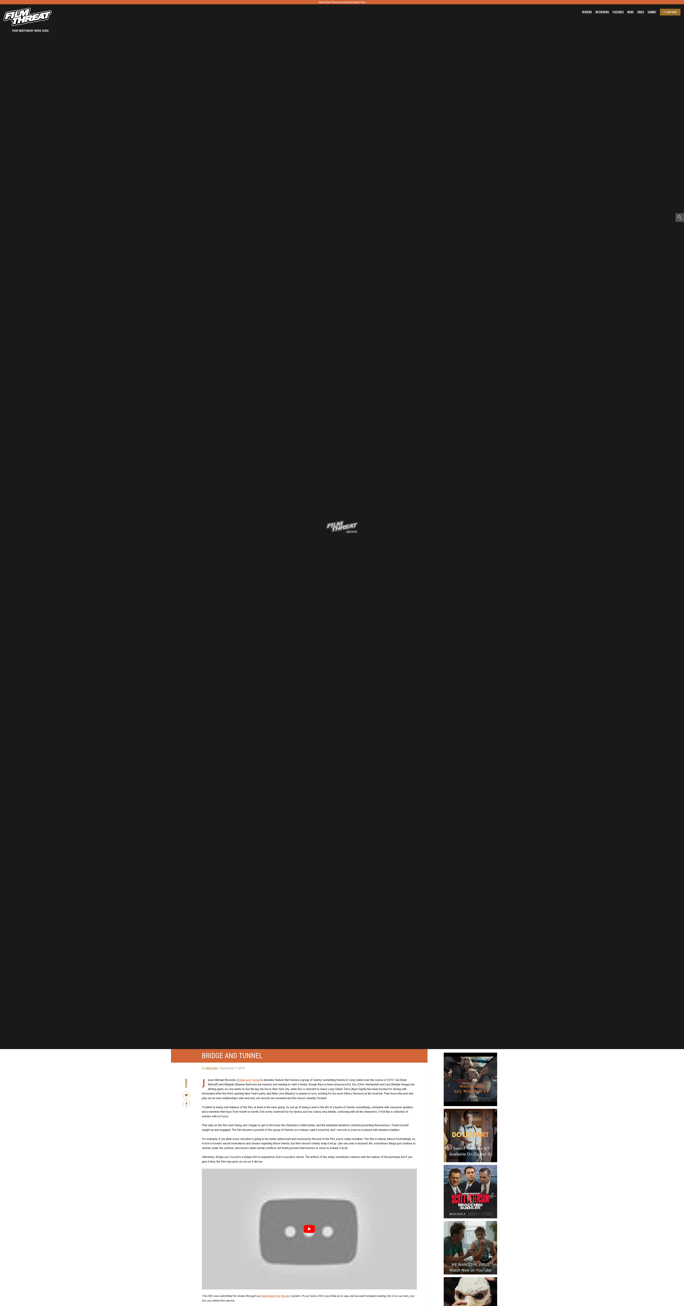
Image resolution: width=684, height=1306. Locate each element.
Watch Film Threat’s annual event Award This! (342, 2)
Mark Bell (212, 1068)
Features (618, 12)
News (630, 12)
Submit (651, 12)
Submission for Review (276, 1296)
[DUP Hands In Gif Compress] (470, 1110)
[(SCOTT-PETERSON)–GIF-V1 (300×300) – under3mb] (470, 1166)
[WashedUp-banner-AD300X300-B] (470, 1054)
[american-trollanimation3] (470, 1278)
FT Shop (670, 12)
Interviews (602, 12)
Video (640, 12)
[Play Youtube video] (309, 1229)
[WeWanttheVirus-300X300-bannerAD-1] (470, 1222)
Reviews (587, 12)
